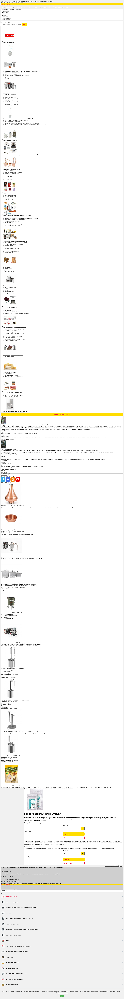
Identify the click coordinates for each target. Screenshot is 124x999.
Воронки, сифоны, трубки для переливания (17, 339)
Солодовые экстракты (11, 287)
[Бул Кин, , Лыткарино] (3, 448)
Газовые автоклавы (10, 358)
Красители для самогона (12, 250)
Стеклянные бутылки (11, 330)
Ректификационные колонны (13, 121)
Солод (6, 290)
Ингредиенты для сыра (11, 375)
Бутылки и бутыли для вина (12, 311)
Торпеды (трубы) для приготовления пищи (17, 75)
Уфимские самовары (10, 94)
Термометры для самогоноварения (15, 224)
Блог (4, 15)
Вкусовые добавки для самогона (14, 244)
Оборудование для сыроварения (14, 376)
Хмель (6, 288)
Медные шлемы (9, 175)
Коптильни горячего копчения (13, 72)
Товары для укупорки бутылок (13, 336)
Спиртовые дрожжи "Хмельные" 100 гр (12, 786)
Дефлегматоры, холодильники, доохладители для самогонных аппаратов (25, 124)
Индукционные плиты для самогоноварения (17, 226)
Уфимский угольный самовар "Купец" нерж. (13, 557)
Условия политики (63, 993)
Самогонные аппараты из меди (13, 172)
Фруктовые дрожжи (10, 196)
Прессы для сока (9, 222)
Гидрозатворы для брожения (13, 225)
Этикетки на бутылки (11, 340)
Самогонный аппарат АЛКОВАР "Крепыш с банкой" (15, 700)
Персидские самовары (11, 95)
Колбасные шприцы (10, 394)
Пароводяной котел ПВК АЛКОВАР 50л (12, 613)
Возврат (5, 16)
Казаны (7, 78)
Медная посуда (9, 179)
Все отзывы (4, 475)
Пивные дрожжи (9, 201)
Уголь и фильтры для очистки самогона (16, 242)
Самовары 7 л (8, 103)
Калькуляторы (7, 18)
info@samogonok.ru (6, 871)
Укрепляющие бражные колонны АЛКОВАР (17, 120)
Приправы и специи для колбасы (14, 395)
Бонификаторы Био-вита (66, 788)
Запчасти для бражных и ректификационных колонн (20, 126)
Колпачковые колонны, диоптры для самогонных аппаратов (22, 123)
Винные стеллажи (10, 337)
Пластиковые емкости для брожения (15, 329)
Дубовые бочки (9, 268)
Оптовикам (6, 19)
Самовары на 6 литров (11, 101)
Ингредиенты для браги (11, 216)
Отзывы (5, 12)
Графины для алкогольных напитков (15, 333)
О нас (5, 14)
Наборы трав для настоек (12, 248)
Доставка (6, 11)
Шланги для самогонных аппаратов (15, 219)
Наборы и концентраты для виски (14, 221)
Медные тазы (8, 176)
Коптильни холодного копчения (14, 74)
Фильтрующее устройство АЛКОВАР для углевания (15, 643)
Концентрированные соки (12, 251)
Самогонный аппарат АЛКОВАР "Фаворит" (12, 668)
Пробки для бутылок (10, 334)
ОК (62, 996)
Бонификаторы (9, 247)
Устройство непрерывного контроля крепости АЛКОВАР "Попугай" (20, 731)
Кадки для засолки (10, 271)
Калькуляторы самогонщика (62, 414)
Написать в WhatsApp (16, 2)
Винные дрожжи (9, 198)
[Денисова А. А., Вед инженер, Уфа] (3, 423)
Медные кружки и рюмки (12, 178)
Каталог (3, 891)
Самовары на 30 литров (11, 104)
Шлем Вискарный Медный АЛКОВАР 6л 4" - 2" (14, 505)
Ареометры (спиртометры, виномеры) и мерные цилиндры (22, 218)
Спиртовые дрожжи (10, 195)
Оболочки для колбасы (11, 396)
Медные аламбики (10, 170)
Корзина (3, 890)
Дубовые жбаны (9, 270)
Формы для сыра (9, 373)
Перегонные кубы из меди (12, 173)
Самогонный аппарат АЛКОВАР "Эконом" (12, 756)
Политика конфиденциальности (10, 879)
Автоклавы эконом (10, 356)
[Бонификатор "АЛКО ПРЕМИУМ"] (35, 810)
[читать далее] (81, 426)
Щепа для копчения (10, 77)
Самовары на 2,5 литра (11, 98)
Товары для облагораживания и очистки (35, 788)
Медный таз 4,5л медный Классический (12, 530)
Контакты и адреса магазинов (12, 9)
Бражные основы (9, 252)
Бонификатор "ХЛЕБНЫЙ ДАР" (113, 866)
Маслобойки (8, 378)
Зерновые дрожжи (10, 199)
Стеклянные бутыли (10, 332)
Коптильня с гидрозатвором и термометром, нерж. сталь (17, 582)
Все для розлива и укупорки (13, 293)
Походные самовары (10, 97)
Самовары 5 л (9, 100)
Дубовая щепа (9, 245)
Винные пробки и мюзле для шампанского (17, 313)
